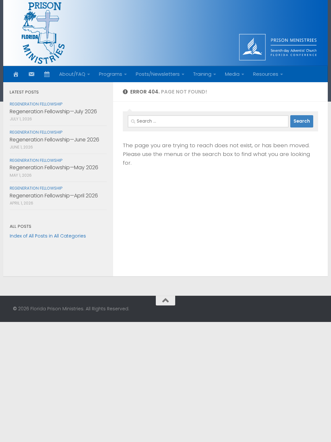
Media (232, 74)
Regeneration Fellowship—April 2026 (54, 195)
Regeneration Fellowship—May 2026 (54, 167)
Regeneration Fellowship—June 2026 (54, 139)
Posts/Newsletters (158, 74)
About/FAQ (72, 74)
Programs (110, 74)
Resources (265, 74)
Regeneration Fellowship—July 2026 (53, 111)
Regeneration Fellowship (36, 104)
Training (202, 74)
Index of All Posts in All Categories (48, 236)
